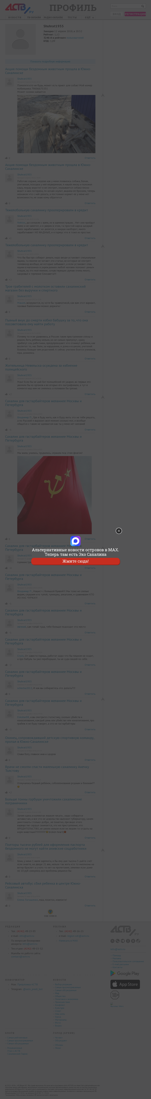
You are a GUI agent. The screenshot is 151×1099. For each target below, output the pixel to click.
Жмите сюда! (75, 561)
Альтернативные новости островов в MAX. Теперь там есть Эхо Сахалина (75, 552)
